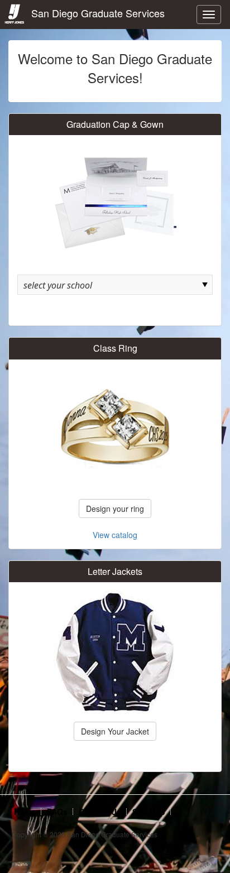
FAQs (57, 811)
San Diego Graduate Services (95, 13)
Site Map (148, 811)
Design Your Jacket (115, 731)
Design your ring (115, 508)
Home (25, 811)
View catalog (115, 534)
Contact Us (100, 811)
